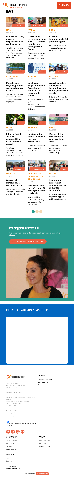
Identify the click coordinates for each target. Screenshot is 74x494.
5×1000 (8, 458)
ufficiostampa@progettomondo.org (28, 241)
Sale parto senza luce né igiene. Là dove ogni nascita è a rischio (36, 189)
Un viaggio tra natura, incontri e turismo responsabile (36, 138)
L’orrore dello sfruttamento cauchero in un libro (56, 138)
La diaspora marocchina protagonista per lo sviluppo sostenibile (57, 185)
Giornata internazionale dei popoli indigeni (58, 39)
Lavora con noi (42, 443)
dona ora (64, 5)
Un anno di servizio (44, 441)
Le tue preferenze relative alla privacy (18, 423)
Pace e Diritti (10, 443)
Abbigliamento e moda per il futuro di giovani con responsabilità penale (58, 88)
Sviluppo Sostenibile (12, 441)
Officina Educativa (44, 446)
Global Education (11, 449)
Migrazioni (9, 446)
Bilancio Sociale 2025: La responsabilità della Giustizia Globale (14, 139)
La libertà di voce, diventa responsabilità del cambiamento (15, 40)
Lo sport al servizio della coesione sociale (14, 183)
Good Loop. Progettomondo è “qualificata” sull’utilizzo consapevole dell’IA (36, 89)
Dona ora (9, 461)
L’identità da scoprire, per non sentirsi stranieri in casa (14, 87)
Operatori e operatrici (45, 379)
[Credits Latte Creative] (13, 467)
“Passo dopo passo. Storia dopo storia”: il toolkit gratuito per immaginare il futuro (37, 42)
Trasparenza (42, 385)
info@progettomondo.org (14, 392)
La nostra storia (43, 382)
